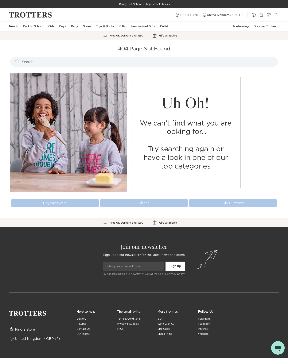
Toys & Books (105, 26)
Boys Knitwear (55, 203)
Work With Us (165, 323)
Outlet (164, 26)
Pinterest (203, 328)
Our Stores (83, 333)
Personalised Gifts (143, 26)
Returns (81, 323)
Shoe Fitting (164, 333)
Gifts (122, 26)
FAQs (120, 328)
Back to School (33, 26)
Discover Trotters (265, 26)
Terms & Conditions (128, 318)
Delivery (81, 318)
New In (13, 26)
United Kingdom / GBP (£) (225, 14)
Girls (51, 26)
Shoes (87, 26)
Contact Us (83, 328)
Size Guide (163, 328)
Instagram (204, 318)
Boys (62, 26)
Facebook (204, 323)
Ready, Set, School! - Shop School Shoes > (144, 4)
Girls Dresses (233, 203)
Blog (160, 318)
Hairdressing (240, 26)
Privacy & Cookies (128, 323)
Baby (74, 26)
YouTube (203, 333)
